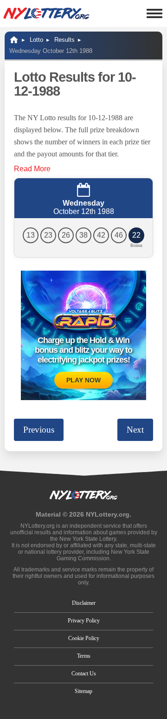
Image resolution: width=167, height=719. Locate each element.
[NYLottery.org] (46, 13)
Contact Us (83, 673)
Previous (38, 429)
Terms (83, 656)
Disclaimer (84, 603)
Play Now (83, 380)
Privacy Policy (84, 620)
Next (135, 429)
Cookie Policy (83, 638)
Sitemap (83, 691)
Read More (32, 169)
